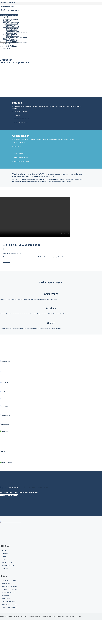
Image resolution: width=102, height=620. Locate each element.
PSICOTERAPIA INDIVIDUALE (21, 119)
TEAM (3, 559)
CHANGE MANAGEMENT (20, 153)
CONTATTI (5, 568)
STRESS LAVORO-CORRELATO (21, 161)
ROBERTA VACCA (7, 562)
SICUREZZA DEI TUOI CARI (21, 122)
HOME (4, 550)
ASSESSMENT (17, 146)
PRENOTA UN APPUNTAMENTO (9, 495)
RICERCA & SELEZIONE (19, 142)
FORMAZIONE (17, 150)
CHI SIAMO (5, 553)
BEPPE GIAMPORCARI (8, 565)
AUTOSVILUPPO (18, 115)
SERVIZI (4, 556)
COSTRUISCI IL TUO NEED (20, 111)
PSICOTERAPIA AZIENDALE (21, 157)
